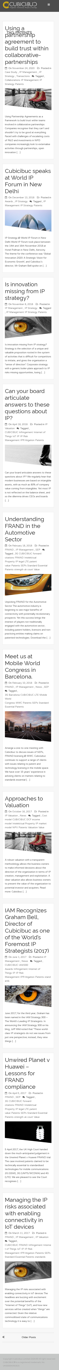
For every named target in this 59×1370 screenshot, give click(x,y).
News (39, 687)
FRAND (9, 549)
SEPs (24, 565)
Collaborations (12, 80)
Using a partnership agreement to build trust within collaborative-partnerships (27, 45)
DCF (28, 819)
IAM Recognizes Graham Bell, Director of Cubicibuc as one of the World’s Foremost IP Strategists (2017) (27, 930)
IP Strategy (21, 201)
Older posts (29, 1337)
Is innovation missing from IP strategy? (25, 291)
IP (18, 436)
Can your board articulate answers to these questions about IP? (27, 404)
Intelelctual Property (23, 823)
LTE (27, 561)
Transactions (23, 76)
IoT (14, 436)
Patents (19, 84)
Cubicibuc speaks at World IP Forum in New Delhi (28, 181)
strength (18, 569)
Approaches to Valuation (24, 801)
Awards (9, 201)
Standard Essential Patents (19, 1257)
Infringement (26, 432)
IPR (22, 440)
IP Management (28, 72)
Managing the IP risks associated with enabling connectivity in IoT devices (26, 1213)
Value (37, 569)
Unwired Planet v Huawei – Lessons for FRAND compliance (27, 1073)
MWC (19, 702)
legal (21, 561)
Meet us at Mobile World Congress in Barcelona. (22, 666)
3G (16, 553)
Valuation (33, 827)
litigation (29, 440)
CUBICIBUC (11, 432)
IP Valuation (11, 815)
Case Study (11, 72)
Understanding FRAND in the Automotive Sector (24, 529)
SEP (38, 549)
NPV (15, 827)
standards (40, 1257)
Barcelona (14, 694)
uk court (28, 569)
